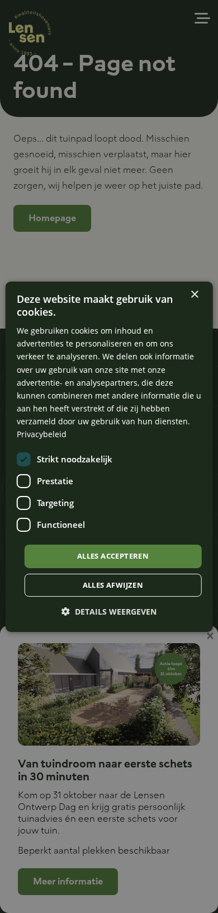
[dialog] (109, 456)
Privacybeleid (42, 434)
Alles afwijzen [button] (113, 585)
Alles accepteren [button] (113, 556)
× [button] (194, 294)
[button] (109, 611)
